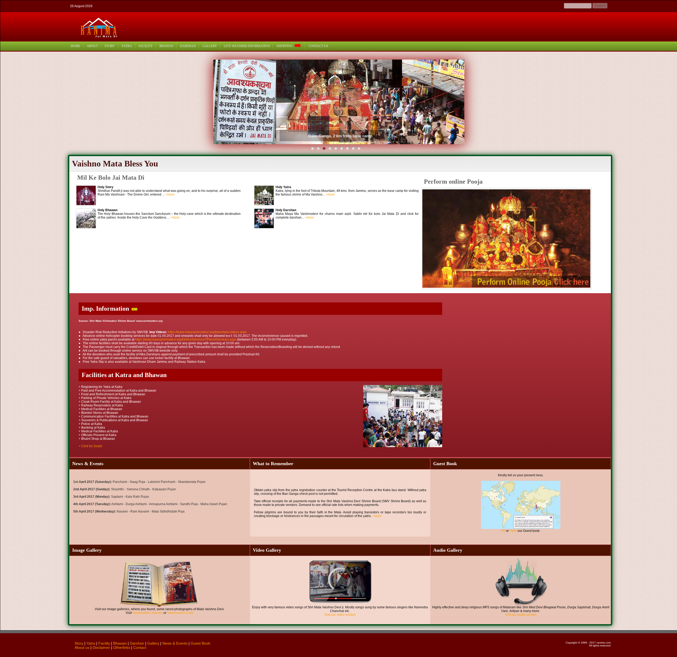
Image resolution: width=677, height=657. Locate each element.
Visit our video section (340, 615)
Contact (139, 647)
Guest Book (200, 643)
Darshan (137, 643)
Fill (503, 531)
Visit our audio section (521, 615)
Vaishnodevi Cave (180, 613)
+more (170, 194)
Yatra (90, 643)
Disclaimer (101, 647)
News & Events (174, 643)
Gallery (153, 643)
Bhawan (120, 643)
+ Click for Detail (90, 446)
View (513, 531)
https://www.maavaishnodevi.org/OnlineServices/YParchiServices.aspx (186, 339)
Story (79, 643)
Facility (104, 643)
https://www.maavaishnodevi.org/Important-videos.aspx (207, 332)
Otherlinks (121, 647)
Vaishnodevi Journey (147, 613)
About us (82, 647)
